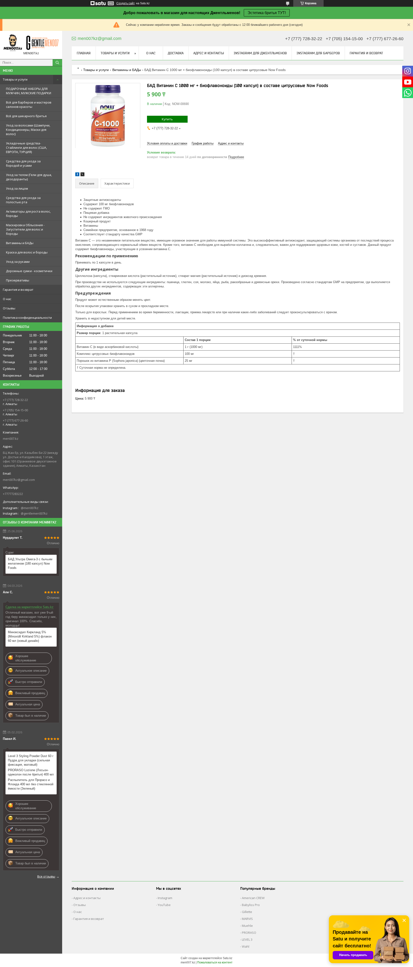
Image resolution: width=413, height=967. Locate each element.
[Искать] (57, 62)
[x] (82, 175)
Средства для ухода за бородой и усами (23, 163)
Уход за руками (18, 261)
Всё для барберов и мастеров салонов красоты (28, 104)
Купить (167, 119)
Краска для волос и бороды (27, 252)
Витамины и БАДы (19, 243)
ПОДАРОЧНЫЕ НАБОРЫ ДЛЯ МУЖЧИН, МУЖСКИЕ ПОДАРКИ (28, 91)
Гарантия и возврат (18, 289)
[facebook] (77, 175)
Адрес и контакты (208, 53)
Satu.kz (227, 958)
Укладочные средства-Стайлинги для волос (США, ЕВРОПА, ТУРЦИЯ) (26, 147)
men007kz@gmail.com (19, 480)
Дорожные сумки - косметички (29, 271)
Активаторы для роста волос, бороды (28, 213)
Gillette (247, 912)
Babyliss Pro (251, 905)
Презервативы (17, 280)
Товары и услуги (15, 79)
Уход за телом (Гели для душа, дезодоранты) (29, 177)
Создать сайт (125, 3)
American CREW (253, 898)
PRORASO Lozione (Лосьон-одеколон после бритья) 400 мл (31, 772)
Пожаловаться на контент (215, 962)
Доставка (176, 53)
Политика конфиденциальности (27, 317)
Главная (84, 53)
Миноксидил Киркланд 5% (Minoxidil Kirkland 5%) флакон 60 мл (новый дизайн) (30, 636)
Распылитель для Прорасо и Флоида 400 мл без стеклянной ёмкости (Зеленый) (30, 784)
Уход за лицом (17, 188)
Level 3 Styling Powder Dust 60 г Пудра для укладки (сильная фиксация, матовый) (31, 760)
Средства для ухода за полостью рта (23, 200)
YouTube (164, 905)
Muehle (247, 925)
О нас (7, 299)
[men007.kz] (31, 42)
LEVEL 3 (247, 939)
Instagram (165, 898)
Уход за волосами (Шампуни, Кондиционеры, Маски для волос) (28, 129)
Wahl (245, 946)
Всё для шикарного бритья (26, 116)
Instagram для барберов (318, 53)
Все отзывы (46, 876)
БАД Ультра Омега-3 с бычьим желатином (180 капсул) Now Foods (30, 563)
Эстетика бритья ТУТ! (267, 13)
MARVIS (247, 919)
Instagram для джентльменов (260, 53)
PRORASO (249, 932)
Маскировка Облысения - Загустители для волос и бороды (25, 229)
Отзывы (9, 308)
